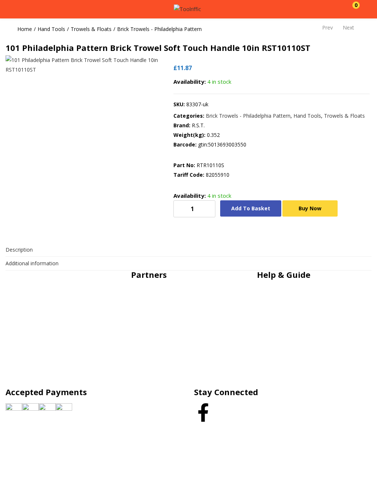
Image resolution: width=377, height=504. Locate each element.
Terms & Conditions (288, 328)
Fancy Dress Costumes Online (174, 311)
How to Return (281, 379)
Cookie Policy (280, 294)
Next (348, 27)
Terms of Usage (283, 345)
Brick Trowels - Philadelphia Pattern (159, 28)
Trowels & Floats (91, 28)
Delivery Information (288, 362)
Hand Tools (51, 28)
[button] (352, 9)
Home (24, 28)
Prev (327, 27)
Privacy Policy (280, 311)
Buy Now (310, 208)
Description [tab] (19, 249)
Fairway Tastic (155, 294)
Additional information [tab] (32, 263)
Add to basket (250, 208)
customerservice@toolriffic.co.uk (60, 284)
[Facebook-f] (203, 412)
